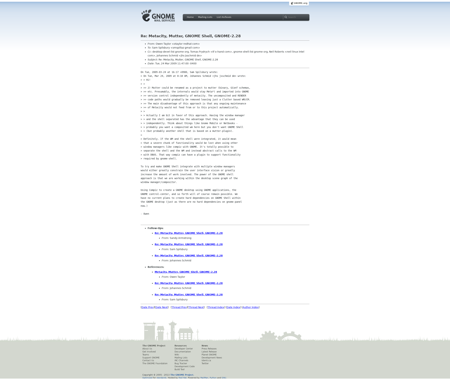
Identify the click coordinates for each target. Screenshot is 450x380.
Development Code (185, 366)
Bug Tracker (181, 363)
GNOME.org (300, 3)
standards (161, 378)
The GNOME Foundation (155, 363)
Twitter (205, 363)
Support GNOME (151, 357)
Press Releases (209, 348)
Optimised (147, 378)
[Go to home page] (163, 22)
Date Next (161, 307)
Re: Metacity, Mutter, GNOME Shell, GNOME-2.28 (189, 233)
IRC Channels (181, 360)
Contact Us (148, 360)
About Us (147, 348)
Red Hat (183, 378)
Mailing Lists (205, 17)
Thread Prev (179, 307)
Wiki (177, 354)
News (205, 345)
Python (213, 378)
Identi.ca (206, 360)
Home (190, 17)
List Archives (224, 17)
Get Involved (149, 351)
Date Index (233, 307)
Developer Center (184, 348)
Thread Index (216, 307)
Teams (145, 354)
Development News (212, 357)
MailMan (204, 378)
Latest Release (209, 351)
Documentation (183, 351)
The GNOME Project (153, 345)
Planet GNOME (209, 354)
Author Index (251, 307)
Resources (181, 345)
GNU (224, 378)
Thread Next (196, 307)
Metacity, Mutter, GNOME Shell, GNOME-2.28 (186, 271)
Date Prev (148, 307)
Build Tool (179, 369)
